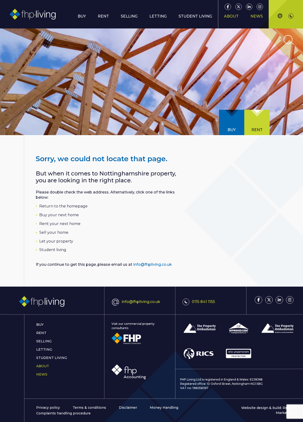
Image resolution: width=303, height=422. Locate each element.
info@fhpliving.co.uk (152, 264)
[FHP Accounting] (128, 371)
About (42, 366)
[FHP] (126, 338)
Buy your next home (59, 215)
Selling (44, 341)
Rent (103, 16)
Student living (52, 250)
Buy (40, 324)
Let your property (56, 241)
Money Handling (164, 407)
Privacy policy (48, 407)
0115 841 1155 (203, 301)
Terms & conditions (89, 407)
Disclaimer (128, 407)
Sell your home (53, 232)
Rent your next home (59, 223)
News (256, 16)
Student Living (51, 358)
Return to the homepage (63, 206)
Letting (44, 349)
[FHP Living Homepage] (56, 301)
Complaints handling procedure (63, 413)
